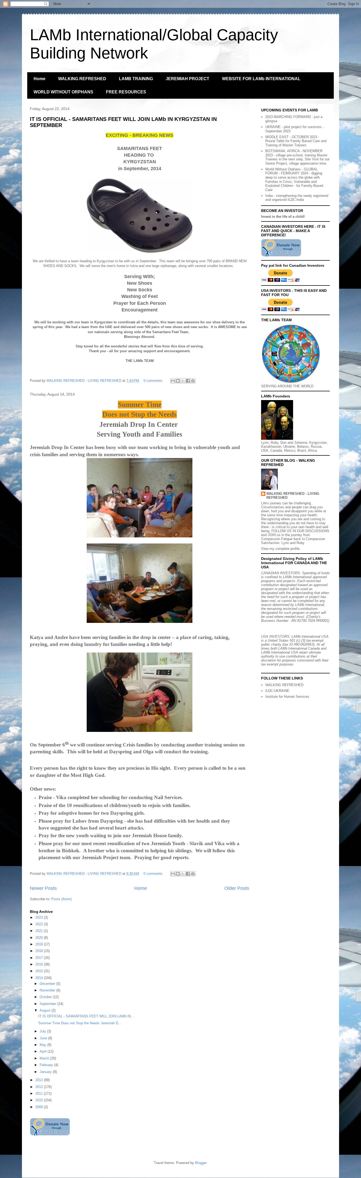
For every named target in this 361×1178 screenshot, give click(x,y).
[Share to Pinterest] (193, 380)
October (46, 997)
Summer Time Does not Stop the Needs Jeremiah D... (79, 1023)
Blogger (200, 1163)
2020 (39, 938)
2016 (39, 964)
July (43, 1031)
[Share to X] (183, 380)
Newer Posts (43, 888)
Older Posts (236, 888)
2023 (39, 917)
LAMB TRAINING (136, 78)
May (43, 1045)
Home (39, 78)
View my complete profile (280, 549)
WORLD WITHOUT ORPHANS (63, 92)
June (44, 1038)
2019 (39, 944)
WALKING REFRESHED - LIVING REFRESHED (84, 381)
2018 (39, 951)
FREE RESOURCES (126, 92)
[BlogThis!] (178, 380)
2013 (39, 1080)
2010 (39, 1100)
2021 (39, 931)
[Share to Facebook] (188, 380)
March (45, 1058)
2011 (39, 1093)
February (47, 1065)
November (48, 990)
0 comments (153, 381)
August (46, 1010)
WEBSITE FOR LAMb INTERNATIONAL (261, 78)
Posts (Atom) (61, 899)
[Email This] (172, 380)
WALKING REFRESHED (82, 78)
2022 (39, 924)
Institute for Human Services (287, 697)
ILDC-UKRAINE (277, 691)
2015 (39, 971)
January (46, 1072)
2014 (39, 978)
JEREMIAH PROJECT (187, 78)
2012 (39, 1087)
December (48, 984)
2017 (39, 958)
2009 (39, 1107)
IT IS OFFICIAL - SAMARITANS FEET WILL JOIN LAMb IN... (86, 1016)
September (48, 1004)
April (44, 1051)
